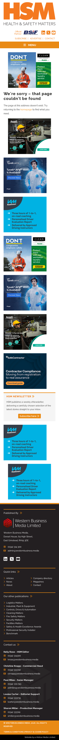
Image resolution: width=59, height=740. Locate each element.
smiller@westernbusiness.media (23, 716)
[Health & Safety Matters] (29, 13)
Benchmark (12, 633)
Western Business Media (18, 723)
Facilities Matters (14, 623)
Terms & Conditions (13, 732)
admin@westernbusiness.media (23, 550)
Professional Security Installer (20, 630)
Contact (50, 38)
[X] (48, 33)
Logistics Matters (14, 603)
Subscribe (21, 38)
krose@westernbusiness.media (23, 659)
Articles (10, 578)
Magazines (38, 581)
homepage (26, 109)
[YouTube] (53, 33)
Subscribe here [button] (28, 416)
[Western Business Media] (25, 527)
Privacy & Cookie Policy (36, 732)
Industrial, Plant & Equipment (20, 606)
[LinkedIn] (43, 33)
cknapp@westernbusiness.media (24, 673)
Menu (32, 45)
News (9, 581)
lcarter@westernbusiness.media (23, 702)
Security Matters (14, 620)
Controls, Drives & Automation (21, 609)
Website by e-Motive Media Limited (39, 737)
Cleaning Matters (14, 613)
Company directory (42, 578)
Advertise (36, 38)
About (9, 585)
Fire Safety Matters (15, 616)
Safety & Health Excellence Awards (23, 626)
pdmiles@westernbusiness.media (24, 687)
